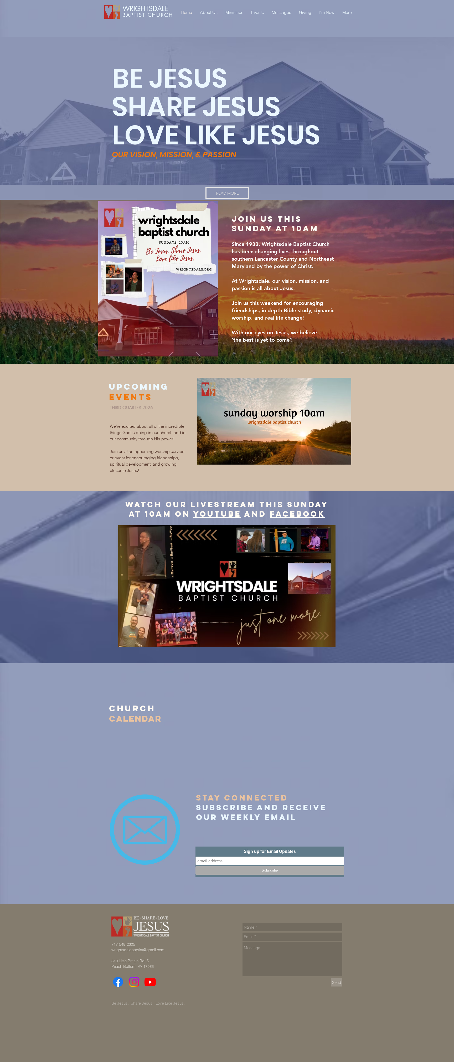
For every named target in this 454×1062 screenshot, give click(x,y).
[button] (274, 421)
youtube (217, 514)
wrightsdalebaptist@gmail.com (137, 949)
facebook (297, 514)
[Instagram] (134, 982)
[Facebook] (118, 982)
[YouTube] (150, 982)
